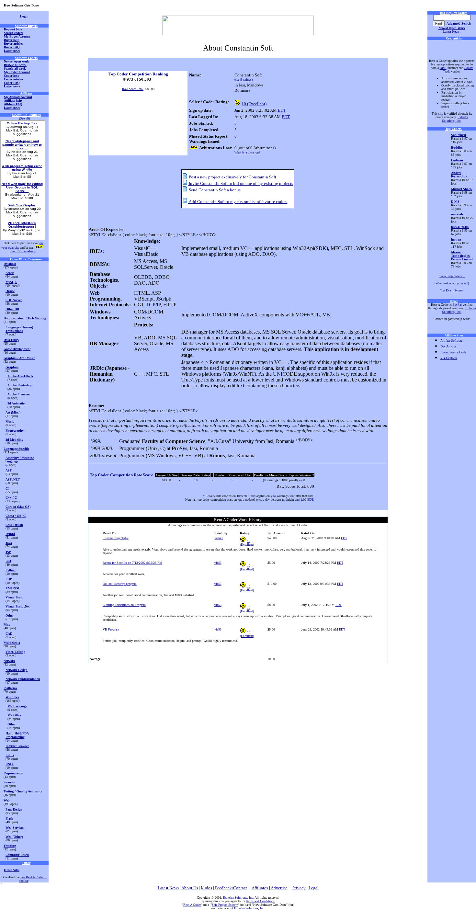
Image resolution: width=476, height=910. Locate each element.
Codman (457, 160)
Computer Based (17, 855)
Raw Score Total (132, 89)
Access (10, 273)
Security (9, 782)
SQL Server (14, 300)
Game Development (17, 349)
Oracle (10, 291)
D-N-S (455, 201)
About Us (189, 887)
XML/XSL (13, 588)
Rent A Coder (192, 904)
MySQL (11, 282)
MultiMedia (12, 642)
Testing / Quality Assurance (23, 791)
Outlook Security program (120, 584)
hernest (456, 239)
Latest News (451, 31)
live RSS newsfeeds (23, 251)
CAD (9, 633)
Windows (12, 697)
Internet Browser (17, 746)
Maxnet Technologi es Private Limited (462, 255)
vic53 (217, 562)
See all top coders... (452, 276)
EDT (282, 110)
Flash (9, 818)
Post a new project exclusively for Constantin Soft (232, 177)
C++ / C (11, 497)
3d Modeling (14, 439)
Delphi (10, 534)
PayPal (457, 304)
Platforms (10, 688)
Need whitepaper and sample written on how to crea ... (22, 144)
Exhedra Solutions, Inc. (455, 118)
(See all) (24, 118)
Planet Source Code (453, 352)
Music (10, 421)
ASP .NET (13, 479)
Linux (10, 755)
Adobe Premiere (18, 394)
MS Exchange (17, 706)
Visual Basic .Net (17, 606)
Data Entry (11, 340)
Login (24, 16)
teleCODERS (460, 227)
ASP (9, 470)
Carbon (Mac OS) (18, 506)
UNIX (10, 764)
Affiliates (260, 887)
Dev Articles (448, 346)
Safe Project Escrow (225, 904)
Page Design (14, 809)
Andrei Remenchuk (459, 174)
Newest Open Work (451, 28)
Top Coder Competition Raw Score (121, 474)
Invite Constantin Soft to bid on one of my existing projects (240, 183)
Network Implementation (23, 679)
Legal (314, 887)
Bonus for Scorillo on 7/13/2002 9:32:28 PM (132, 562)
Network (9, 661)
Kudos (206, 887)
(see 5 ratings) (243, 79)
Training (10, 845)
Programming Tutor (116, 538)
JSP (8, 552)
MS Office (14, 715)
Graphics (12, 367)
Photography (15, 430)
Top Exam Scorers (452, 290)
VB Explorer (448, 358)
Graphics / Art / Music (19, 358)
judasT (218, 538)
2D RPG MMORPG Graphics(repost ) (22, 224)
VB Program (111, 629)
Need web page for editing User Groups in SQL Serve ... (22, 187)
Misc (7, 624)
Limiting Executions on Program (124, 605)
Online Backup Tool (22, 123)
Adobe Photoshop (19, 385)
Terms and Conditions (260, 901)
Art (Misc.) (13, 412)
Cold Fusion (14, 525)
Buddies (457, 147)
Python (11, 570)
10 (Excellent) (254, 103)
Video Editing (15, 652)
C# (7, 488)
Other (10, 615)
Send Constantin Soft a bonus (214, 190)
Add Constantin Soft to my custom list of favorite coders (237, 201)
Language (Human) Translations (19, 329)
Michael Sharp (461, 189)
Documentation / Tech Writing (25, 318)
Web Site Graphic (22, 205)
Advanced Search (459, 23)
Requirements (13, 773)
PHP (9, 579)
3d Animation (17, 403)
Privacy (299, 887)
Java (9, 543)
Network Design (17, 670)
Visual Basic (14, 597)
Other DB (12, 309)
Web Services (15, 827)
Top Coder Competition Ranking (138, 74)
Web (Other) (14, 836)
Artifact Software (451, 340)
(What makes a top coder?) (452, 283)
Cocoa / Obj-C (16, 516)
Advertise (279, 887)
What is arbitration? (247, 152)
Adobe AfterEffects (20, 376)
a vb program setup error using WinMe (22, 167)
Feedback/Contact (231, 887)
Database (10, 264)
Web (7, 800)
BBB (443, 68)
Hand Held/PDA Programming (17, 735)
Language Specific (16, 448)
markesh (457, 214)
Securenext (458, 135)
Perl (8, 561)
